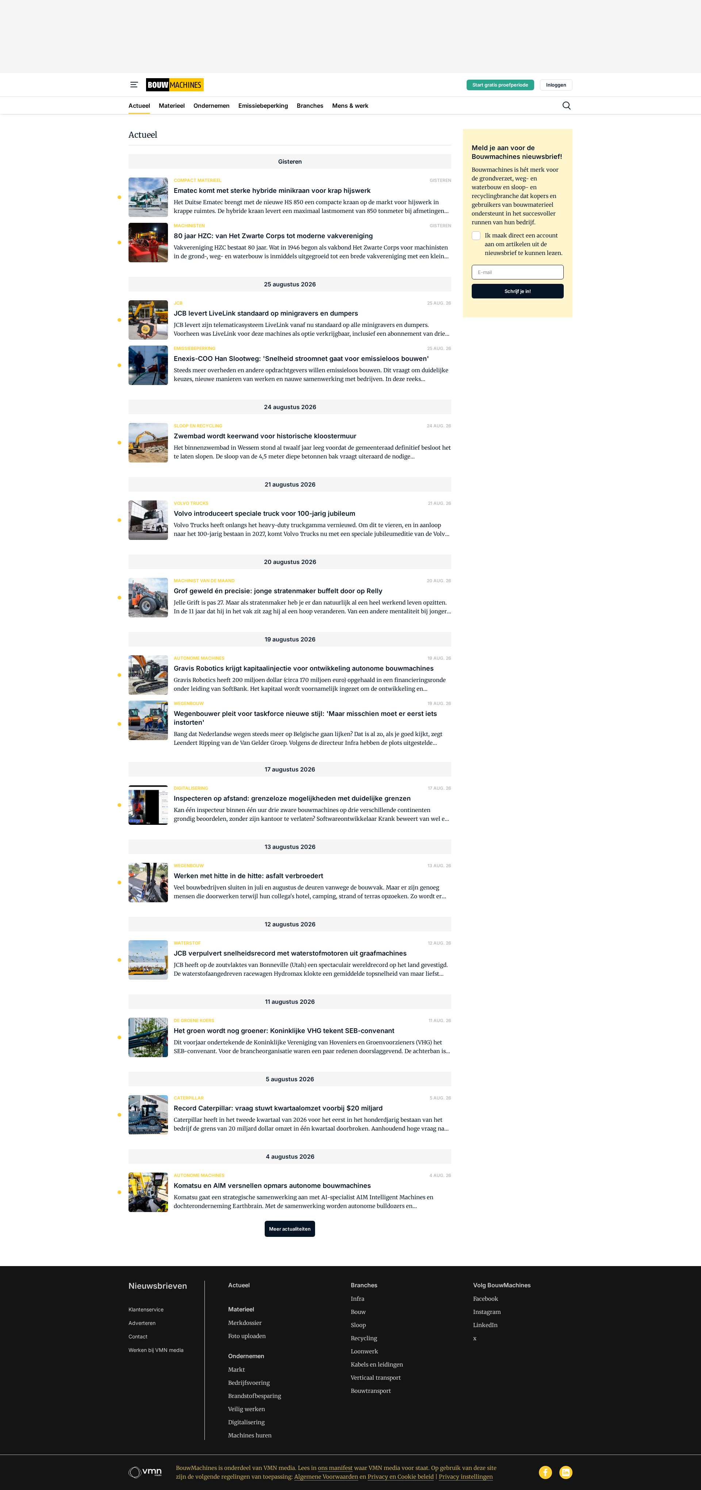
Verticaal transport (376, 1377)
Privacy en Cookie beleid (401, 1476)
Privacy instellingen (466, 1476)
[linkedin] (565, 1472)
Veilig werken (246, 1409)
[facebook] (545, 1472)
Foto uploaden (247, 1336)
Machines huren (250, 1435)
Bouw (358, 1311)
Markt (236, 1369)
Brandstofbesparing (254, 1395)
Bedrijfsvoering (249, 1382)
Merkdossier (245, 1322)
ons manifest (335, 1467)
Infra (357, 1298)
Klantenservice (146, 1309)
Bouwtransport (371, 1390)
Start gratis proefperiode (500, 85)
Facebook (485, 1298)
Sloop (358, 1325)
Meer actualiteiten (290, 1229)
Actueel (239, 1285)
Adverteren (142, 1323)
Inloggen (556, 85)
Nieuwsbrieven (158, 1286)
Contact (138, 1336)
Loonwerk (364, 1351)
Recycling (364, 1338)
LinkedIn (485, 1325)
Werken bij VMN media (156, 1350)
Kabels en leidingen (377, 1364)
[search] (566, 105)
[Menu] (134, 84)
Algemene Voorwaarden (326, 1476)
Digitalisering (246, 1422)
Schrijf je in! (518, 291)
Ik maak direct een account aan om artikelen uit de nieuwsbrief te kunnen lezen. (524, 244)
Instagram (487, 1311)
